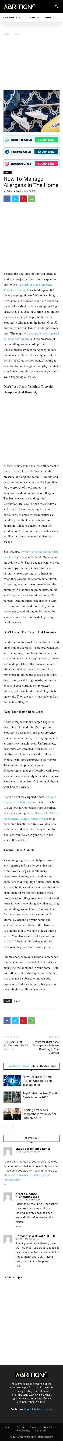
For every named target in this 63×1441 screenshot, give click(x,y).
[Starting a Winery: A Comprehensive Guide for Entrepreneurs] (12, 1114)
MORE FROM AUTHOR (44, 1066)
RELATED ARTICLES (18, 1066)
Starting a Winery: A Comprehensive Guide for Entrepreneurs (39, 1114)
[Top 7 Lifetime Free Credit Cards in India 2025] (12, 1097)
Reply (6, 1184)
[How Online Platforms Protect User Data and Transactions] (12, 1080)
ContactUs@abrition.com (38, 1409)
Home (7, 33)
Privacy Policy (23, 1430)
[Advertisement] (31, 64)
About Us (8, 1427)
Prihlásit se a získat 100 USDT (36, 1236)
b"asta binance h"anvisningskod (27, 1195)
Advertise (21, 1427)
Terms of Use (40, 1430)
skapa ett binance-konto (33, 1148)
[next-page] (11, 1127)
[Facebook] (7, 198)
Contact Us (34, 1427)
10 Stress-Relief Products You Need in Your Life (16, 1045)
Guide (17, 1001)
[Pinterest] (23, 198)
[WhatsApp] (31, 198)
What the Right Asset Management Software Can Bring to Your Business (46, 1047)
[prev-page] (6, 1127)
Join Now (48, 139)
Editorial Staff (14, 191)
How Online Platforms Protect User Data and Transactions (37, 1080)
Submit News (50, 1427)
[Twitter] (15, 198)
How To (17, 33)
